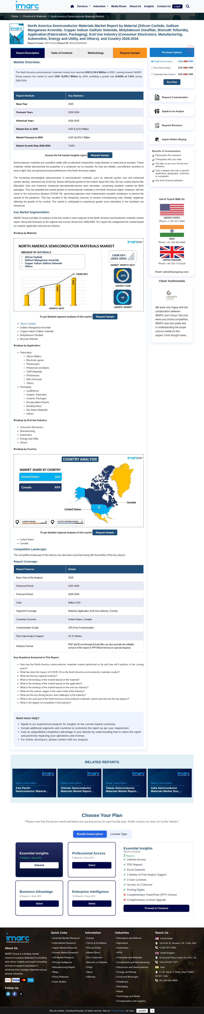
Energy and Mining (126, 972)
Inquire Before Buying (174, 139)
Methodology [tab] (96, 53)
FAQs (90, 967)
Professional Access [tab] (88, 855)
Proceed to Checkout (156, 908)
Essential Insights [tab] (34, 855)
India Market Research (64, 943)
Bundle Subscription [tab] (90, 834)
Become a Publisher (97, 962)
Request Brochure (172, 125)
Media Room (118, 6)
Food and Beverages (127, 976)
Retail (120, 991)
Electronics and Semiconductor (132, 967)
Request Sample (100, 155)
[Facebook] (14, 994)
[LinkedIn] (8, 994)
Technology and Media (128, 996)
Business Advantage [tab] (36, 894)
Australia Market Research (66, 938)
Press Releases (61, 976)
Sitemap (91, 976)
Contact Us (164, 6)
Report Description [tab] (27, 53)
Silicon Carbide (28, 323)
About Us (135, 6)
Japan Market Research (65, 947)
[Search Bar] (187, 6)
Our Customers (94, 957)
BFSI (119, 952)
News (90, 972)
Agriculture (122, 943)
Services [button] (82, 6)
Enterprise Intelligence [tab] (90, 894)
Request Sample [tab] (130, 53)
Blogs (55, 972)
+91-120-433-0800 (168, 980)
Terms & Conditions (97, 943)
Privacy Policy (118, 1010)
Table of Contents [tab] (61, 53)
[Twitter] (20, 994)
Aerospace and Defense (129, 938)
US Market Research (63, 957)
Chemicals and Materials (129, 957)
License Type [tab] (119, 834)
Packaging (122, 986)
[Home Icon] (72, 6)
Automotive (122, 947)
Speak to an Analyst (173, 111)
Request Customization (175, 97)
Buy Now (172, 82)
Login (177, 6)
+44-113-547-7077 (168, 962)
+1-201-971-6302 (167, 947)
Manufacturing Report (64, 967)
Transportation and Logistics (131, 1001)
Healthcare (122, 981)
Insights (149, 6)
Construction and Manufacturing (133, 962)
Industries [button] (99, 6)
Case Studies (59, 981)
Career (90, 938)
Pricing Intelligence (62, 962)
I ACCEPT (142, 1011)
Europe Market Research (65, 952)
